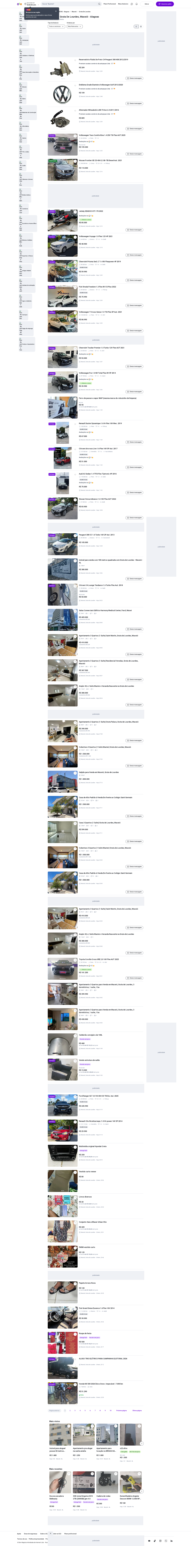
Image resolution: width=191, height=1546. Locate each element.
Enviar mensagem (136, 78)
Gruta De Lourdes (85, 11)
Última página (137, 1410)
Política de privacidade (36, 1539)
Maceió (74, 11)
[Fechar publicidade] (50, 1533)
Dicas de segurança (30, 1534)
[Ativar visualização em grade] (140, 26)
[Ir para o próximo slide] (142, 1444)
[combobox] (71, 4)
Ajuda (19, 1534)
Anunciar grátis (166, 4)
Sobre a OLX (44, 1534)
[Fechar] (55, 11)
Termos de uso (22, 1539)
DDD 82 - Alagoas (63, 11)
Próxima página (121, 1410)
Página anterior (54, 1410)
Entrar (147, 4)
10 (110, 1410)
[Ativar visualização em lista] (136, 26)
